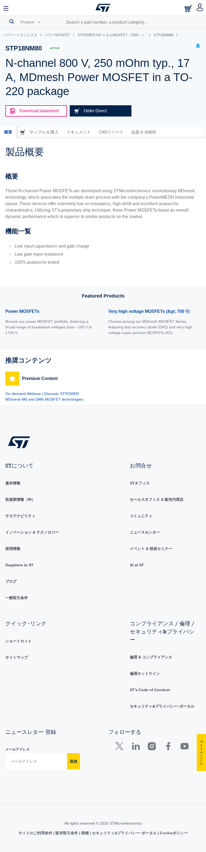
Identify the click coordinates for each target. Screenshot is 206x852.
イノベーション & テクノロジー (32, 532)
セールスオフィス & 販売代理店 (156, 499)
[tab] (8, 132)
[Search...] (11, 21)
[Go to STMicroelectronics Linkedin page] (135, 747)
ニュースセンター (145, 532)
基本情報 (12, 483)
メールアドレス (17, 749)
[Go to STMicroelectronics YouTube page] (184, 747)
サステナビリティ (20, 516)
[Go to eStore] (188, 8)
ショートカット (18, 641)
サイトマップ (16, 657)
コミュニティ (141, 516)
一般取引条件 (16, 598)
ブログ (11, 581)
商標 (85, 833)
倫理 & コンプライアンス (151, 657)
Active (55, 48)
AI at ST (137, 565)
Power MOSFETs (22, 311)
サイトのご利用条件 (36, 833)
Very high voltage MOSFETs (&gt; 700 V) (149, 311)
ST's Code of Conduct (150, 690)
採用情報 (12, 548)
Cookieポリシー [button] (173, 833)
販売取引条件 (66, 833)
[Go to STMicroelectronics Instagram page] (151, 747)
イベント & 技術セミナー (151, 548)
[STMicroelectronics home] (103, 8)
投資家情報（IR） (20, 499)
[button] (6, 7)
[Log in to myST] (200, 7)
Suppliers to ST (19, 565)
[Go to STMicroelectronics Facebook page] (168, 747)
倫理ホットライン (145, 673)
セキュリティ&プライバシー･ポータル (162, 706)
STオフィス (140, 483)
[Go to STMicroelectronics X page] (121, 747)
